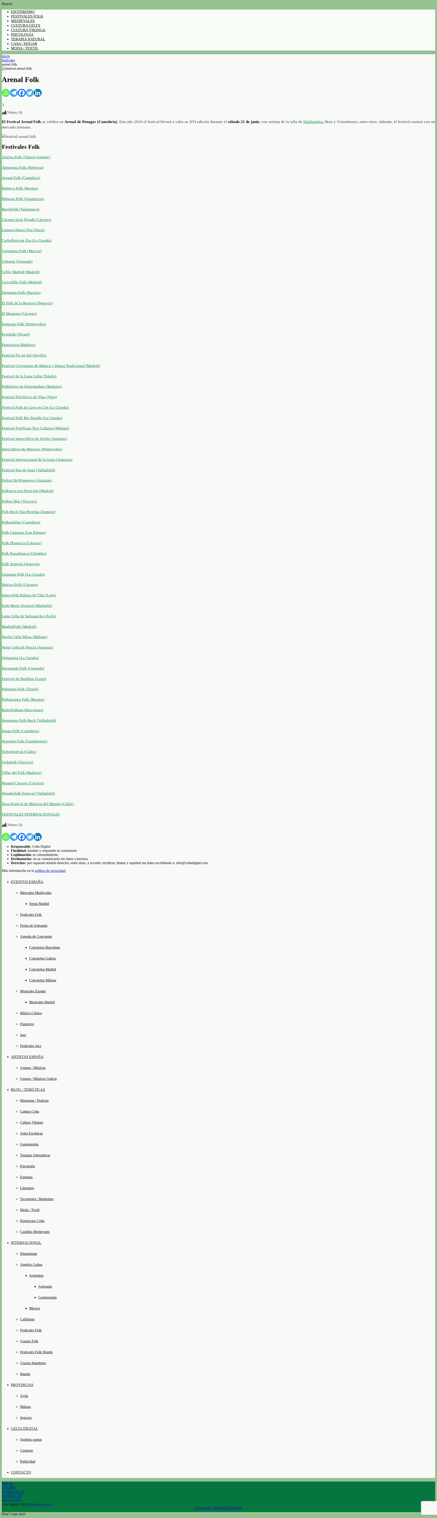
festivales (8, 60)
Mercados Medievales (35, 893)
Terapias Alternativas (35, 1155)
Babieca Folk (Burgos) (20, 188)
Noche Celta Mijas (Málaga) (24, 637)
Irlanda (25, 1374)
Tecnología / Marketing (36, 1199)
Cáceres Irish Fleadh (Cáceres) (26, 220)
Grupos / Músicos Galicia (38, 1079)
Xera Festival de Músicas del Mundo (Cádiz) (38, 804)
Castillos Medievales (35, 1232)
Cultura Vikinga (31, 1122)
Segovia (26, 1418)
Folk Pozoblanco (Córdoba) (24, 553)
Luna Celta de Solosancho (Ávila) (29, 616)
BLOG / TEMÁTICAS (28, 1090)
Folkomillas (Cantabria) (21, 522)
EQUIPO (8, 1488)
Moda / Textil (29, 1210)
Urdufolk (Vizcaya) (17, 762)
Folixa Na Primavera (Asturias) (27, 480)
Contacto (26, 1450)
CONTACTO (21, 1472)
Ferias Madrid (39, 904)
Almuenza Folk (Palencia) (23, 167)
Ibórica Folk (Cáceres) (20, 585)
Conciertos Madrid (42, 969)
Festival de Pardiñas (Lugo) (24, 679)
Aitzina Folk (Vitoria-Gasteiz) (26, 157)
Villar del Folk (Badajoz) (22, 773)
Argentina (36, 1275)
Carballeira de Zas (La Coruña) (27, 240)
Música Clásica (31, 1013)
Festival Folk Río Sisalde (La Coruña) (32, 418)
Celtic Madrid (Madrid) (21, 272)
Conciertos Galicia (42, 958)
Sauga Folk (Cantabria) (20, 731)
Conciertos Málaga (42, 980)
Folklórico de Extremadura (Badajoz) (32, 386)
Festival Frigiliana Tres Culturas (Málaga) (35, 428)
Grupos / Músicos (33, 1068)
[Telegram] (14, 93)
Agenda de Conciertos (36, 936)
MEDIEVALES (23, 21)
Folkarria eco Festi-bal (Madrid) (28, 491)
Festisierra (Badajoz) (19, 345)
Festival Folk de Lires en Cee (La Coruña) (35, 407)
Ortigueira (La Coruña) (20, 658)
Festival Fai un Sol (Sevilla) (24, 355)
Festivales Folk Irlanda (36, 1352)
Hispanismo (28, 1254)
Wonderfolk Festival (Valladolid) (28, 793)
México (34, 1308)
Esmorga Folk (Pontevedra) (24, 324)
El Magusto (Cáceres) (19, 313)
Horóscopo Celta (32, 1221)
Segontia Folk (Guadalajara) (24, 741)
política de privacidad (50, 871)
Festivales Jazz (30, 1046)
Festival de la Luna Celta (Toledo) (29, 376)
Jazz (23, 1035)
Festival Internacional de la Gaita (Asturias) (37, 459)
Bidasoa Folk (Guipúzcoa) (23, 199)
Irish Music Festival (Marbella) (27, 606)
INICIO (7, 1483)
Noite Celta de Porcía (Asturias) (27, 647)
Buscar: (7, 4)
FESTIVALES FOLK (27, 16)
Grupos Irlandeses (33, 1363)
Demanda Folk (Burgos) (21, 292)
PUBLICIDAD (13, 1492)
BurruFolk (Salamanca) (20, 209)
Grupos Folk (29, 1341)
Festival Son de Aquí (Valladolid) (28, 470)
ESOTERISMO (23, 12)
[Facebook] (22, 93)
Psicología (27, 1166)
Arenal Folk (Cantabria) (21, 178)
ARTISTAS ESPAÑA (27, 1057)
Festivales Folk (31, 915)
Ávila (24, 1396)
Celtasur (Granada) (17, 261)
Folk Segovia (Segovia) (21, 564)
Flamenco (27, 1024)
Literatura (27, 1188)
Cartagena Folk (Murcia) (22, 251)
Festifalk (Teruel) (16, 334)
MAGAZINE (12, 1500)
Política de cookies (40, 1504)
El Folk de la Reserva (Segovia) (27, 303)
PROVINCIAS (22, 1385)
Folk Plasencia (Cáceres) (22, 543)
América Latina (31, 1264)
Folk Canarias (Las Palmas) (24, 532)
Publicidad (27, 1461)
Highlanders (313, 122)
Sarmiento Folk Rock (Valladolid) (29, 720)
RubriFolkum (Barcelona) (22, 710)
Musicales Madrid (42, 1002)
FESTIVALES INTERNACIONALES (31, 814)
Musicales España (33, 991)
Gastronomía (29, 1144)
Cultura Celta (29, 1111)
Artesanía (45, 1286)
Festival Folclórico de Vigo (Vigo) (29, 397)
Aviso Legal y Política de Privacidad (218, 1508)
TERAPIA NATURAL (28, 39)
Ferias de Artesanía (33, 925)
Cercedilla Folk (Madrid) (22, 282)
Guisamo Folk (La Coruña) (23, 574)
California (27, 1319)
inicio (6, 56)
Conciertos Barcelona (44, 947)
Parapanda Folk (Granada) (23, 668)
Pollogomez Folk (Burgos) (23, 699)
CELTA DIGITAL (24, 1429)
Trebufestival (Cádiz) (19, 752)
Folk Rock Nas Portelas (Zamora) (28, 512)
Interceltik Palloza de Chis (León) (29, 595)
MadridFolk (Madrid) (19, 626)
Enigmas (26, 1177)
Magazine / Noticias (34, 1100)
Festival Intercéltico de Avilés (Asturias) (34, 439)
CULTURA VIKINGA (28, 30)
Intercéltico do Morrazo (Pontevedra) (32, 449)
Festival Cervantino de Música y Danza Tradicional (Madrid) (51, 366)
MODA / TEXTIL (24, 48)
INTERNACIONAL (26, 1243)
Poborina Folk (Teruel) (20, 689)
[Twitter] (30, 93)
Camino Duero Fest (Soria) (23, 230)
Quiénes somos (31, 1439)
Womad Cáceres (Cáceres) (23, 783)
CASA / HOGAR (24, 43)
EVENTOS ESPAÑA (27, 882)
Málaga (25, 1407)
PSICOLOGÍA (22, 34)
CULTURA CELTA (25, 25)
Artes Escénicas (31, 1133)
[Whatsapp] (6, 93)
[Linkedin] (38, 93)
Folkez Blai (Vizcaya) (19, 501)
